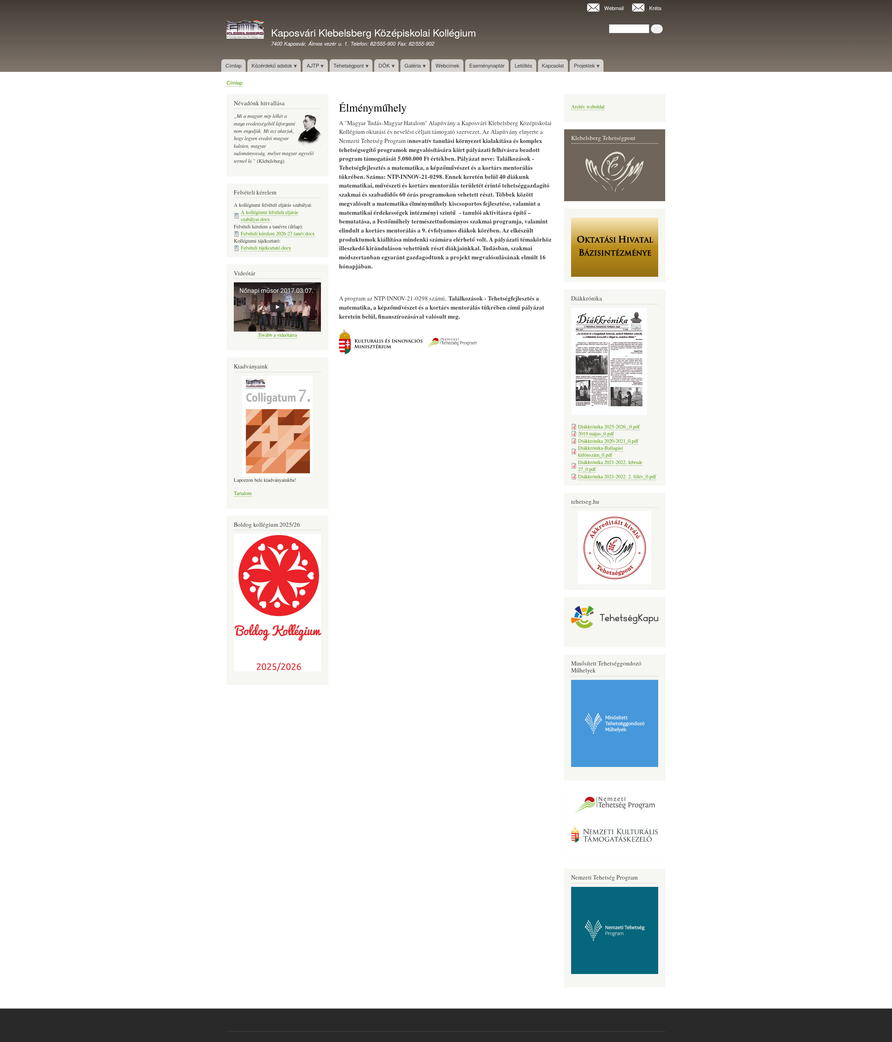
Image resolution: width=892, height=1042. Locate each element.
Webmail (614, 8)
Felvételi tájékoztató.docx (266, 247)
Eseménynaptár (487, 65)
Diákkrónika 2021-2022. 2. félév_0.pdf (617, 476)
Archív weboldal (588, 106)
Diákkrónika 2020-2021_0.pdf (608, 441)
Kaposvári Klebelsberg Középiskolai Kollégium (373, 32)
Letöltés (523, 65)
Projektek (582, 67)
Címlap (233, 65)
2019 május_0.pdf (596, 433)
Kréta (655, 8)
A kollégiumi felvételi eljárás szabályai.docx (269, 215)
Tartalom (243, 493)
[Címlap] (245, 30)
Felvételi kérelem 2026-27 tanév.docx (278, 233)
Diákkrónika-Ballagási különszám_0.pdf (600, 451)
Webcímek (447, 65)
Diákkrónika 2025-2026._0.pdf (609, 426)
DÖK (382, 67)
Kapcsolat (553, 65)
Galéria (410, 67)
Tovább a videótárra (277, 335)
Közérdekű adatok (269, 67)
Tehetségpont (347, 67)
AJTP (310, 67)
